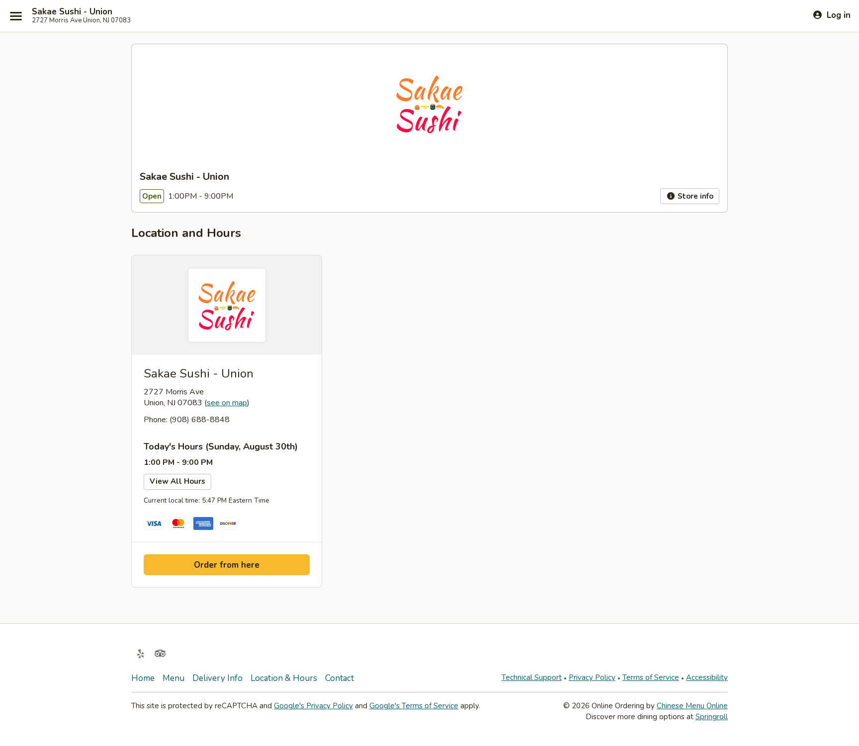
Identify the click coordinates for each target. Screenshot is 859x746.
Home (143, 678)
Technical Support (532, 677)
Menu (173, 678)
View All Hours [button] (177, 481)
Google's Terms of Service (413, 706)
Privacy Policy (592, 677)
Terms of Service (650, 677)
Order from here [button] (226, 565)
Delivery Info (217, 678)
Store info (694, 196)
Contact (339, 678)
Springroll (711, 717)
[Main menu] (16, 16)
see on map (227, 402)
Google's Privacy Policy (313, 706)
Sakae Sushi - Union (72, 12)
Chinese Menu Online (692, 706)
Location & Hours (284, 678)
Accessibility (707, 677)
